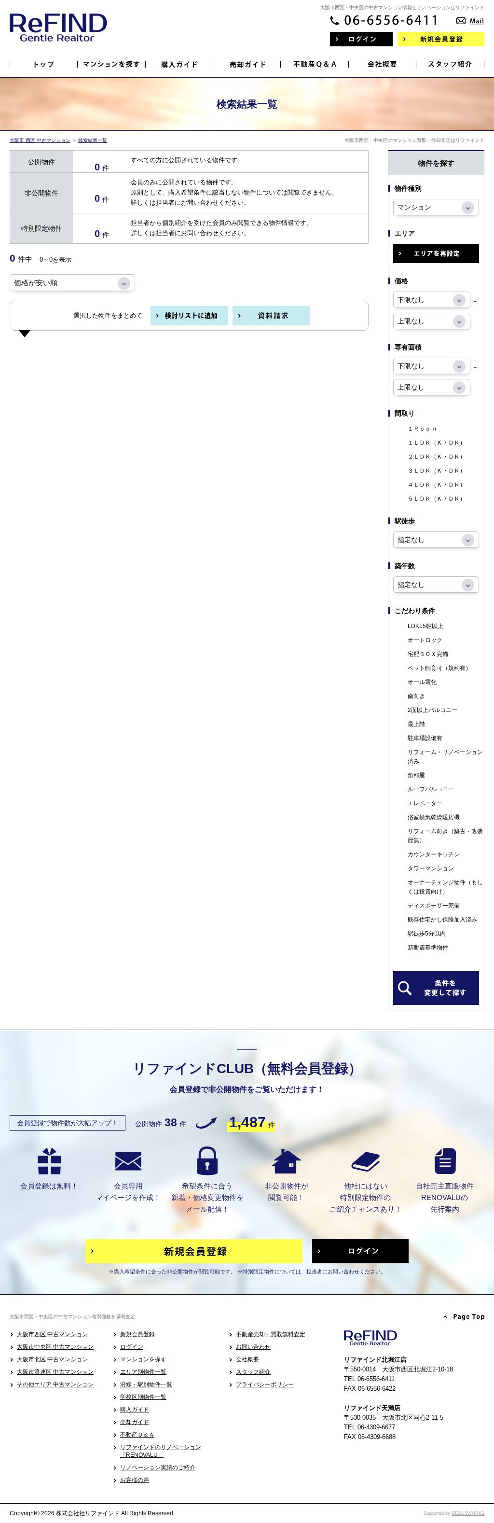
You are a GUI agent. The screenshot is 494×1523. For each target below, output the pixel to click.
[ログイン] (361, 39)
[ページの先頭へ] (464, 1317)
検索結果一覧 (92, 140)
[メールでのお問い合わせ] (470, 18)
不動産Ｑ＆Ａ (137, 1434)
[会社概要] (382, 64)
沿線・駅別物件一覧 (146, 1384)
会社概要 (247, 1359)
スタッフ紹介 (253, 1372)
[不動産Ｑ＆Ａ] (314, 64)
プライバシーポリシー (265, 1384)
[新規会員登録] (441, 39)
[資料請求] (271, 315)
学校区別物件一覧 (143, 1397)
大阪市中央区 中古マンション (55, 1346)
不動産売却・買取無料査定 (270, 1334)
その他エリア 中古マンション (55, 1384)
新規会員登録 (137, 1334)
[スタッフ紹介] (450, 64)
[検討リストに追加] (189, 315)
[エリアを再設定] (436, 253)
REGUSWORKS (468, 1513)
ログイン (131, 1346)
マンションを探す (143, 1359)
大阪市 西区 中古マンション (40, 140)
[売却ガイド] (247, 64)
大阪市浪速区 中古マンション (55, 1372)
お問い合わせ (253, 1346)
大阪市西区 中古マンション (52, 1334)
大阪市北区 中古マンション (52, 1359)
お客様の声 (134, 1480)
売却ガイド (134, 1422)
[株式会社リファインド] (58, 34)
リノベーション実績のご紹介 (157, 1467)
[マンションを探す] (111, 64)
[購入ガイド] (179, 64)
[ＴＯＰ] (44, 64)
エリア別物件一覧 (143, 1372)
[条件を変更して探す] (436, 988)
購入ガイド (134, 1409)
